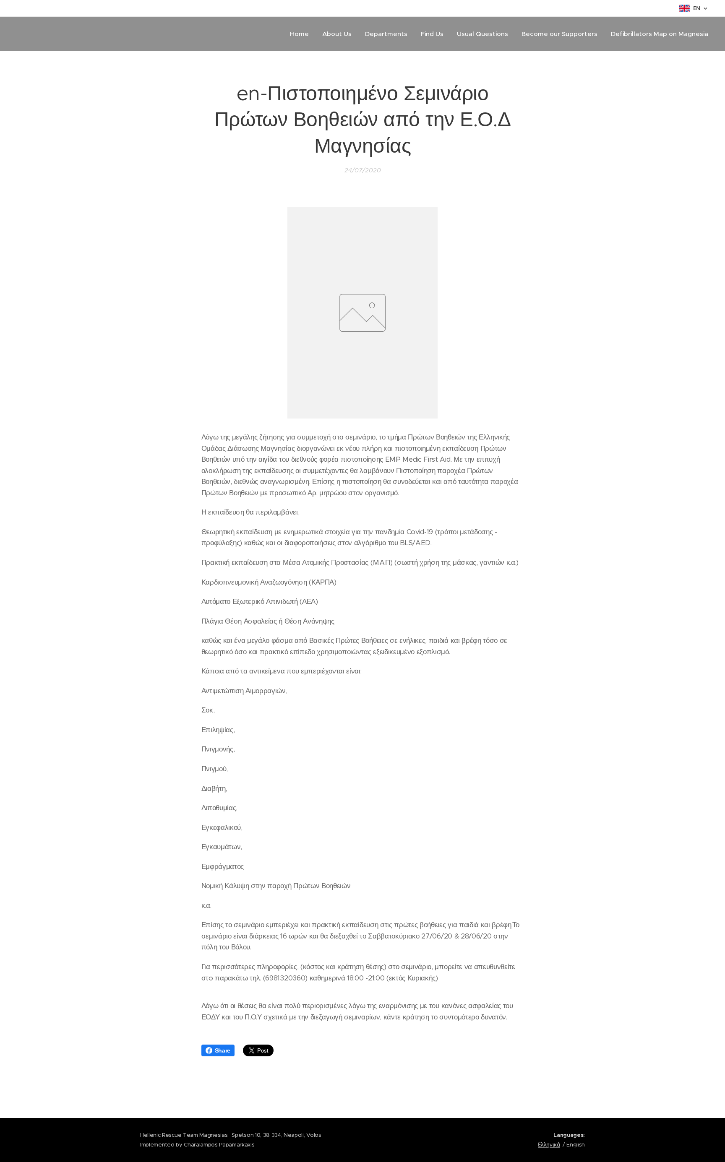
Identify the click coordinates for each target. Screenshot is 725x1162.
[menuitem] (302, 33)
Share (222, 1050)
